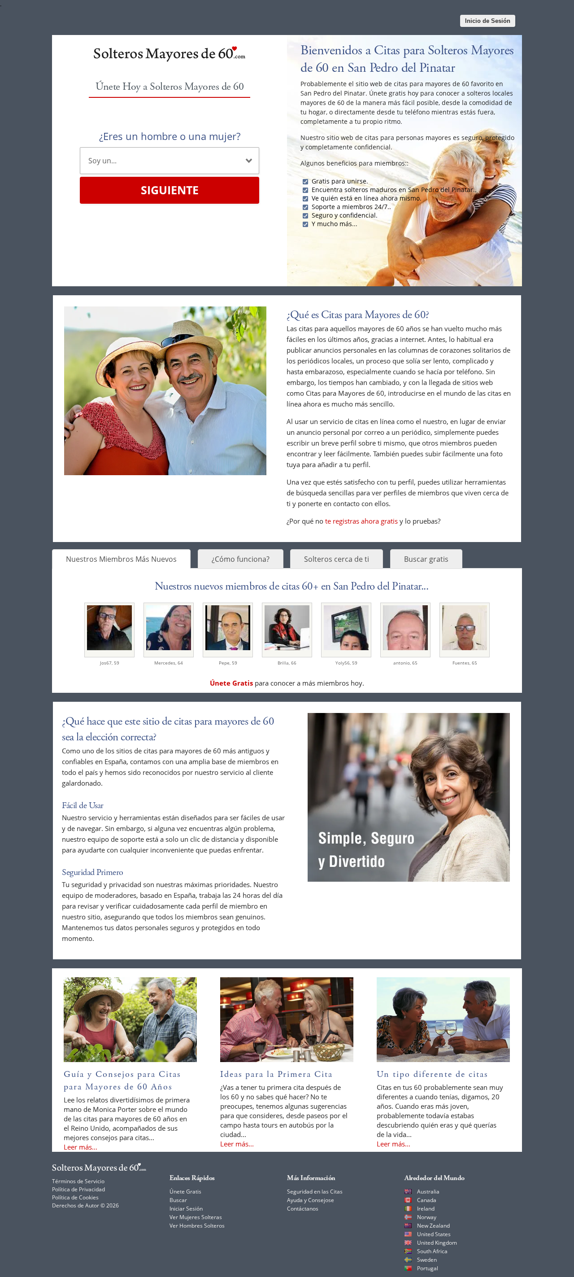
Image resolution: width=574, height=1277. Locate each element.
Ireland (426, 1208)
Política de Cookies (75, 1197)
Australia (428, 1191)
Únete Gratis (185, 1191)
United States (434, 1234)
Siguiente (170, 189)
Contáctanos (302, 1208)
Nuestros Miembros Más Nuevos (121, 559)
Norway (426, 1217)
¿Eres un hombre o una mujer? (169, 136)
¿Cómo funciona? (241, 559)
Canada (426, 1200)
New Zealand (433, 1225)
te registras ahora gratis (361, 520)
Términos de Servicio (78, 1181)
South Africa (432, 1251)
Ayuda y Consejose (310, 1200)
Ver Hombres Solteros (197, 1225)
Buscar (178, 1200)
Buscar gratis (426, 559)
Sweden (427, 1260)
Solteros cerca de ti (336, 559)
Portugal (427, 1268)
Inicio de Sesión (487, 20)
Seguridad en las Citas (315, 1191)
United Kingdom (437, 1242)
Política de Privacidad (78, 1189)
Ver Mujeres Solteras (196, 1217)
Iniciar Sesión (186, 1208)
